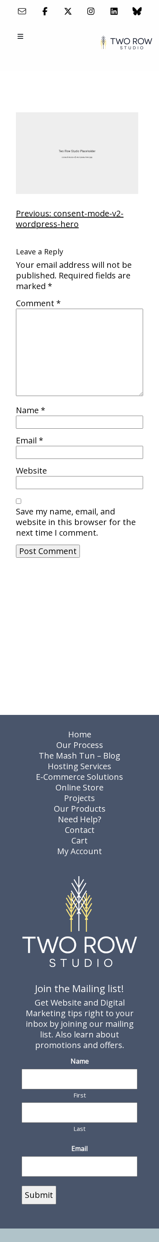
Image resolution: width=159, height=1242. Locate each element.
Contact (80, 829)
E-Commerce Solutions (79, 776)
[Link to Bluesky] (137, 11)
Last (79, 1128)
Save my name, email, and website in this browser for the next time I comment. (76, 522)
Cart (79, 840)
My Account (79, 851)
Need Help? (79, 819)
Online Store (79, 787)
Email (29, 440)
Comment (38, 303)
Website (31, 470)
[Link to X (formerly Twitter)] (68, 11)
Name (30, 410)
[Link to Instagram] (91, 11)
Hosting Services (79, 766)
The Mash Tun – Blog (79, 755)
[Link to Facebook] (45, 11)
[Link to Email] (22, 11)
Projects (79, 798)
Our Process (79, 744)
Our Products (80, 808)
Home (79, 734)
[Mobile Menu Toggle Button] (21, 36)
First (79, 1095)
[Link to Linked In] (114, 11)
